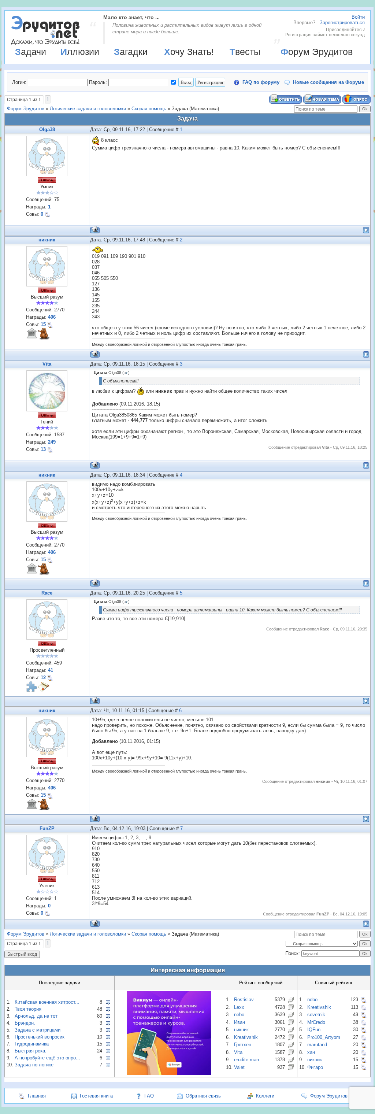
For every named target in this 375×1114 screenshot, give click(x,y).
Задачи (30, 52)
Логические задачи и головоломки (88, 108)
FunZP (47, 828)
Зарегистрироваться (342, 22)
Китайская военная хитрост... (47, 1002)
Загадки (131, 52)
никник (46, 240)
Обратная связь (203, 1096)
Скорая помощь (148, 108)
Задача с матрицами (37, 1030)
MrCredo (316, 1022)
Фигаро (315, 1067)
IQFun (313, 1029)
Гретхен (242, 1044)
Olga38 (47, 129)
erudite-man (246, 1059)
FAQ (149, 1096)
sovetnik (316, 1014)
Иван (239, 1022)
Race (46, 593)
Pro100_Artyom (323, 1037)
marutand (317, 1044)
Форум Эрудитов (317, 52)
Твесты (245, 52)
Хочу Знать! (189, 52)
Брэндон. (25, 1023)
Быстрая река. (31, 1051)
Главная (37, 1096)
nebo (239, 1014)
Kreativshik (246, 1037)
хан (311, 1052)
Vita (46, 364)
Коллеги (265, 1096)
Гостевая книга (96, 1096)
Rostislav (244, 999)
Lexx (239, 1007)
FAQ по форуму (260, 82)
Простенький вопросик (39, 1037)
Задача (180, 108)
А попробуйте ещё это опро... (47, 1058)
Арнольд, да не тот (36, 1016)
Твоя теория (28, 1009)
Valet (239, 1067)
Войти (358, 17)
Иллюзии (79, 52)
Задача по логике (34, 1064)
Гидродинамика (32, 1044)
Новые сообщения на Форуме (328, 82)
